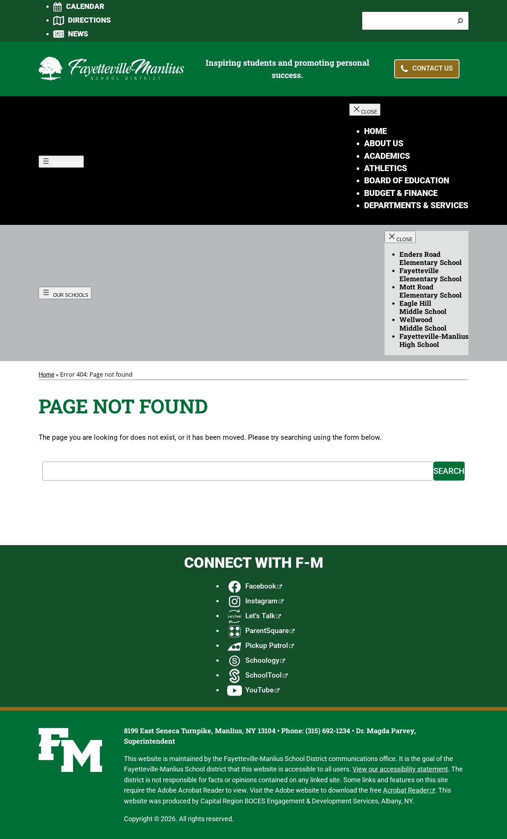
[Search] (460, 21)
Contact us (432, 68)
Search (449, 471)
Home (46, 374)
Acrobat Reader (406, 790)
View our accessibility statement (400, 769)
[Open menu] (61, 161)
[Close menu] (364, 110)
